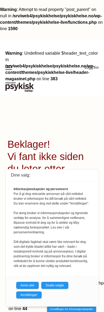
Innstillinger (29, 295)
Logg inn (92, 67)
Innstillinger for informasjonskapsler (71, 308)
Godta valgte (55, 285)
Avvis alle (27, 285)
